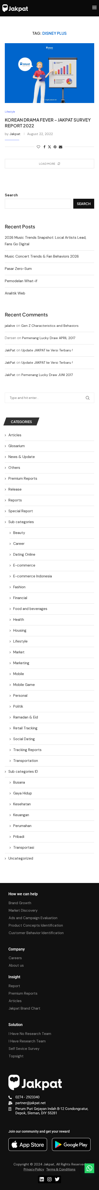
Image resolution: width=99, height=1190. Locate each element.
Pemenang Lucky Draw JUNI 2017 (47, 375)
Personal (20, 695)
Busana (19, 782)
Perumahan (22, 825)
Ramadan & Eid (25, 717)
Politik (18, 706)
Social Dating (24, 739)
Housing (19, 630)
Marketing (21, 663)
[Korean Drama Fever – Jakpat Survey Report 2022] (49, 73)
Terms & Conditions (60, 1169)
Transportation (25, 760)
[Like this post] (38, 147)
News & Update (21, 456)
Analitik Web (15, 293)
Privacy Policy (34, 1169)
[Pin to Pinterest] (55, 147)
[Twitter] (57, 1179)
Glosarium (16, 446)
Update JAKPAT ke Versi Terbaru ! (47, 350)
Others (14, 467)
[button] (89, 1168)
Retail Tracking (25, 728)
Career (19, 543)
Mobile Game (24, 684)
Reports (15, 500)
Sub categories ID (23, 771)
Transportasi (23, 847)
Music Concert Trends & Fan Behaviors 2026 (42, 256)
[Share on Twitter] (49, 147)
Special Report (20, 511)
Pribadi (18, 836)
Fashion (19, 587)
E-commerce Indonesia (32, 576)
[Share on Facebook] (44, 147)
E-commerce (24, 565)
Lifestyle (20, 641)
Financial (20, 597)
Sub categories (21, 522)
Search (11, 195)
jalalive (10, 325)
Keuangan (21, 815)
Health (18, 619)
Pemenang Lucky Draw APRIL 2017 (48, 338)
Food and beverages (30, 608)
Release (15, 489)
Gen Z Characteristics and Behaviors (50, 325)
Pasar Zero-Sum (18, 268)
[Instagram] (49, 1179)
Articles (14, 435)
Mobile (18, 673)
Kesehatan (22, 804)
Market (19, 652)
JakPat (10, 350)
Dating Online (24, 554)
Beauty (19, 532)
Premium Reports (22, 478)
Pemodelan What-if (21, 281)
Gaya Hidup (22, 793)
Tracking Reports (27, 749)
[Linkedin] (42, 1179)
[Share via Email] (60, 147)
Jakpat (15, 134)
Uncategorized (20, 858)
